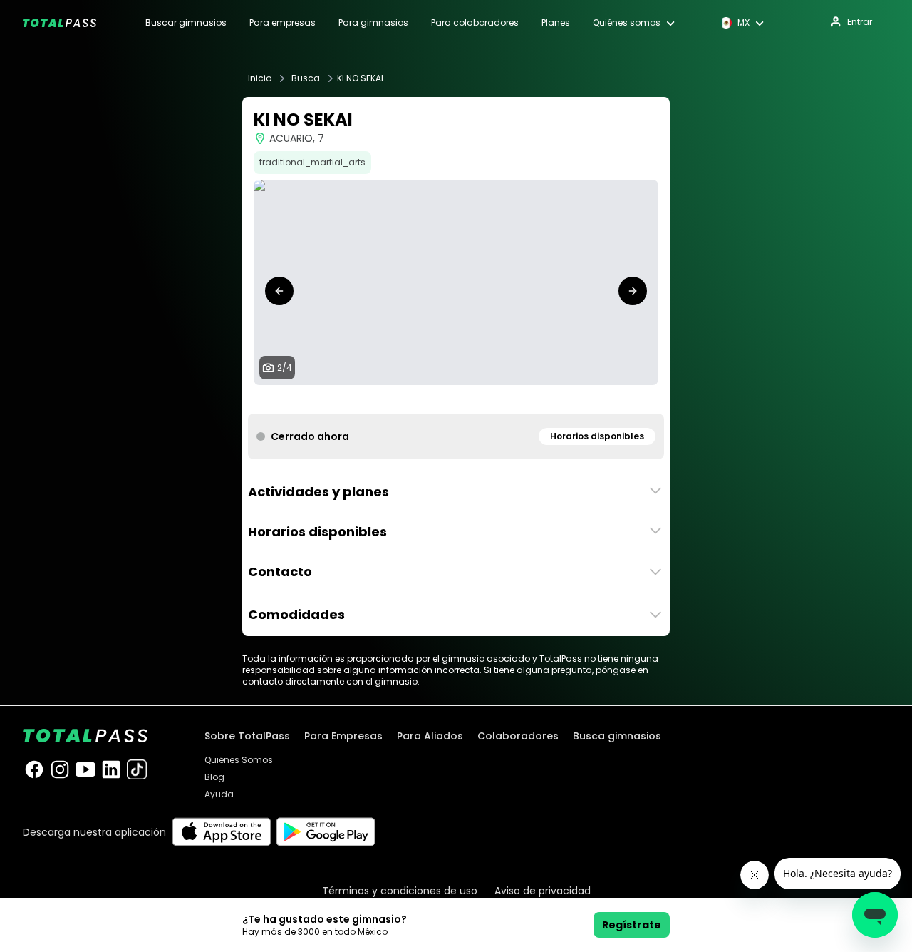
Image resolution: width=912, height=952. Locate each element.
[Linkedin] (111, 769)
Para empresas (282, 23)
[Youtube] (85, 769)
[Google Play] (325, 831)
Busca (305, 78)
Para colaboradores (475, 23)
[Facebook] (34, 769)
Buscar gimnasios (186, 23)
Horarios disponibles (597, 436)
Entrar (859, 22)
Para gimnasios (373, 23)
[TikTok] (137, 769)
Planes (556, 23)
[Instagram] (60, 769)
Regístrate (631, 925)
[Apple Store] (221, 831)
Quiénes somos (626, 23)
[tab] (439, 399)
